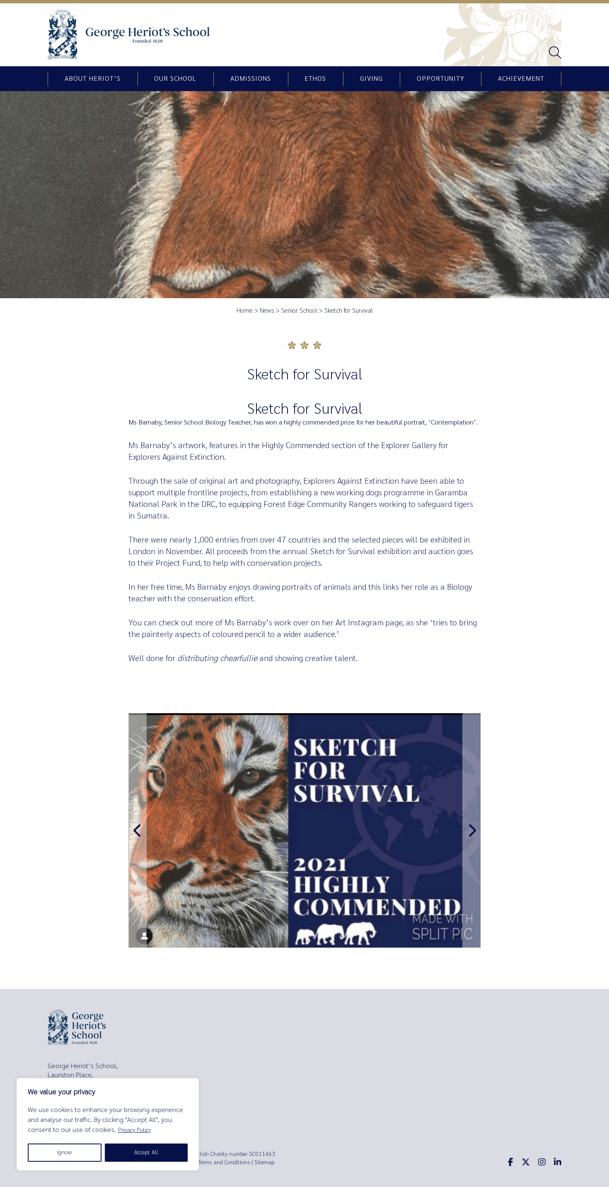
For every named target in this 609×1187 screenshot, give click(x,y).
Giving (371, 78)
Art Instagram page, (370, 623)
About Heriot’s (93, 78)
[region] (108, 1124)
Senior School (299, 310)
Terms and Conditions (224, 1162)
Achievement (521, 78)
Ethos (315, 78)
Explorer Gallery (409, 445)
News (267, 310)
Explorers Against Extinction (351, 481)
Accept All (146, 1152)
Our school (175, 78)
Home (245, 310)
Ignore (64, 1152)
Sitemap (264, 1162)
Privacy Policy (134, 1130)
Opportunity (440, 78)
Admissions (250, 78)
